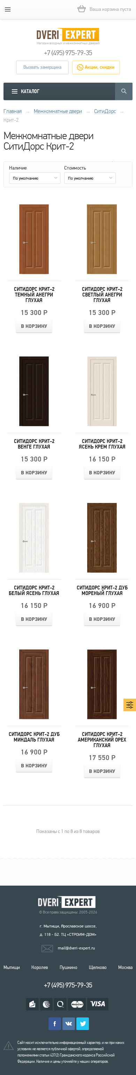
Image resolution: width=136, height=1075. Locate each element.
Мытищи (11, 967)
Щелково (98, 967)
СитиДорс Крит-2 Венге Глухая (34, 444)
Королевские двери (68, 902)
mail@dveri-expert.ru (76, 948)
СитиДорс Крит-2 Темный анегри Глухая (34, 294)
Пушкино (68, 967)
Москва (125, 967)
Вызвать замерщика (42, 67)
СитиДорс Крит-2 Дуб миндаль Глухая (34, 737)
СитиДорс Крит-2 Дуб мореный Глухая (102, 590)
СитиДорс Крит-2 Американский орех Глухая (102, 739)
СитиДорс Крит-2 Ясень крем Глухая (102, 444)
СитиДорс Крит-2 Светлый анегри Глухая (102, 294)
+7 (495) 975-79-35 (68, 53)
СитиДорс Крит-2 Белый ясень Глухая (34, 590)
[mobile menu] (7, 9)
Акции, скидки (99, 67)
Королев (39, 967)
